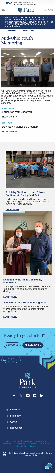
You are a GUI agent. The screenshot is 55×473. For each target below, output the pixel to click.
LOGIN (50, 10)
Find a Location (33, 345)
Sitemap (32, 446)
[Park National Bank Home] (26, 10)
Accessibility (33, 443)
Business (15, 416)
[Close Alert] (52, 22)
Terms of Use (20, 443)
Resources (16, 428)
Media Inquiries (41, 441)
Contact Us (12, 345)
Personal (15, 410)
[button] (48, 466)
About (13, 422)
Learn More (8, 117)
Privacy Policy (7, 443)
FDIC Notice (45, 443)
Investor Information (12, 441)
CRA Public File (21, 446)
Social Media (27, 441)
